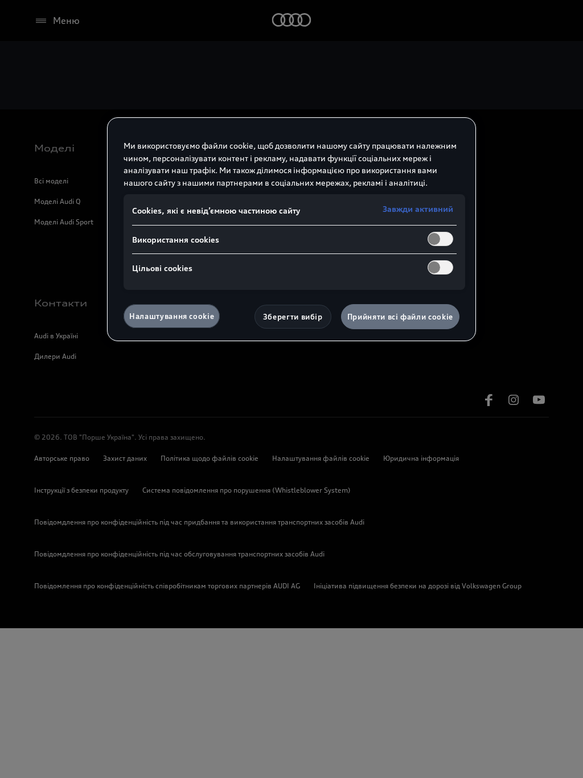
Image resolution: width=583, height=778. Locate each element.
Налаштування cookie (171, 316)
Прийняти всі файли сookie (400, 316)
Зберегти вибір (293, 316)
